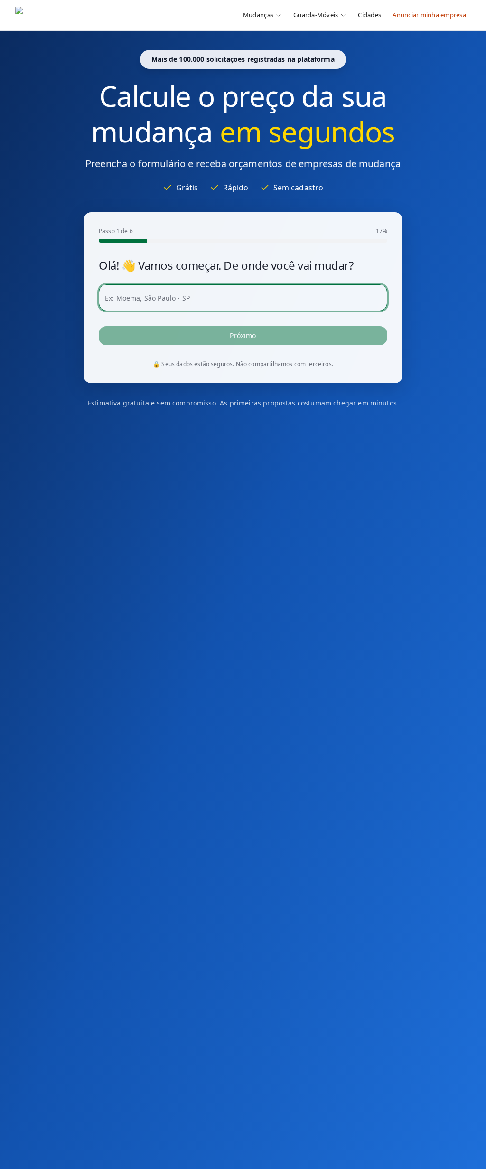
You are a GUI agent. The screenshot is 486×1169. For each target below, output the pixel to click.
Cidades (369, 14)
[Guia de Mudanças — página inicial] (78, 15)
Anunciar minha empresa (429, 14)
